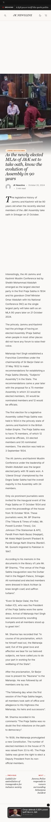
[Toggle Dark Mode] (40, 15)
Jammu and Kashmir (16, 150)
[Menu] (45, 15)
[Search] (5, 15)
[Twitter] (4, 2)
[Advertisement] (25, 47)
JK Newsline (22, 15)
